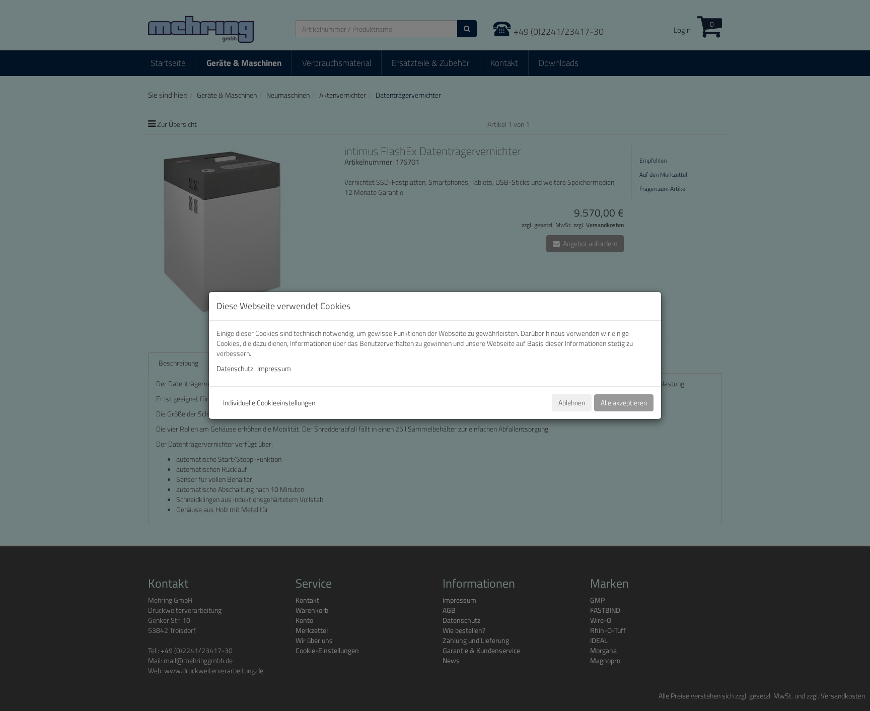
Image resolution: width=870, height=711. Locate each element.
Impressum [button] (274, 368)
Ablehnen (571, 402)
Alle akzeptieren (624, 402)
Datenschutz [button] (234, 368)
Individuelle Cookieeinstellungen (269, 402)
